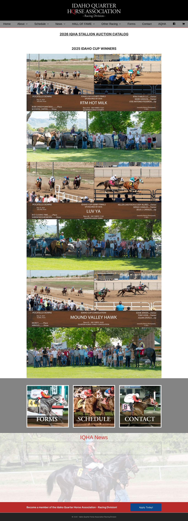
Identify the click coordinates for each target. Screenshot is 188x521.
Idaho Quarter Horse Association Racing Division (97, 517)
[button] (183, 24)
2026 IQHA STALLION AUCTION (86, 34)
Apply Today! (146, 507)
